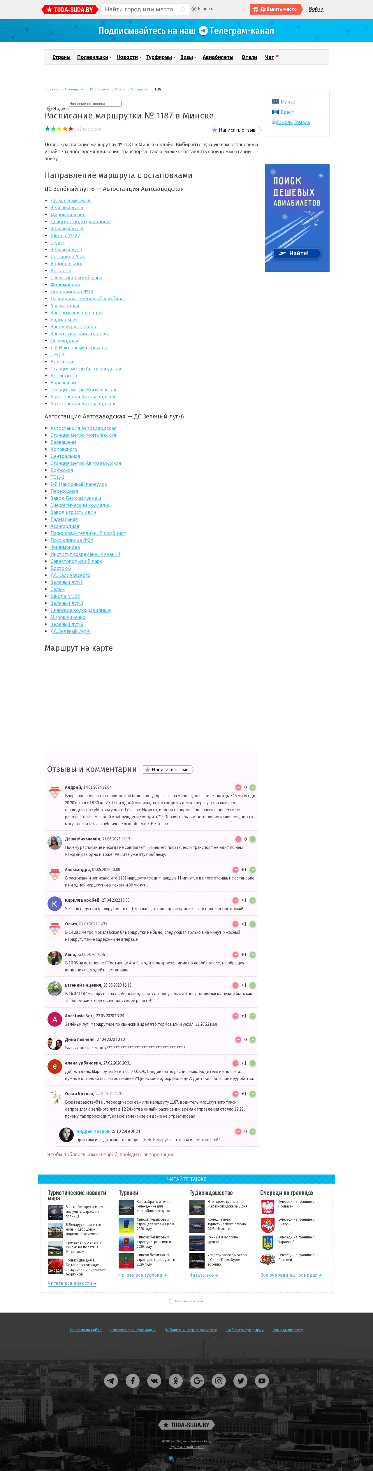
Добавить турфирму (245, 1329)
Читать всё (201, 1276)
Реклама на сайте (86, 1329)
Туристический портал (186, 1446)
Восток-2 (60, 270)
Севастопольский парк (76, 277)
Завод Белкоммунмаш (75, 498)
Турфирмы (159, 57)
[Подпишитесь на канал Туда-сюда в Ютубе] (261, 1390)
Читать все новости (70, 1284)
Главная (52, 89)
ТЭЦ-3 (57, 354)
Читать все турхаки (140, 1276)
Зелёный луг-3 (66, 228)
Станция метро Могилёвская (83, 389)
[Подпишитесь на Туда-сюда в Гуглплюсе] (197, 1390)
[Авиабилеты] (297, 270)
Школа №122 (65, 235)
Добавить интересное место (190, 1329)
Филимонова (65, 284)
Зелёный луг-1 (66, 249)
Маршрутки (140, 89)
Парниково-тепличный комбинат (88, 298)
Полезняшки (92, 57)
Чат (269, 57)
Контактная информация (133, 1329)
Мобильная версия (189, 1301)
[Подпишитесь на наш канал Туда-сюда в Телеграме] (186, 41)
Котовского (63, 375)
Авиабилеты (218, 57)
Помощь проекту (287, 1329)
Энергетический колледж (79, 333)
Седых (57, 242)
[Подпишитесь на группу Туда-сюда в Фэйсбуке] (133, 1390)
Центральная (65, 456)
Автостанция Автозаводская (83, 396)
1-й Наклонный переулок (78, 347)
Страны (61, 57)
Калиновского (66, 263)
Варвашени (63, 382)
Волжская (61, 361)
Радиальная (64, 319)
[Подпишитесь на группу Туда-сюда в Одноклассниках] (176, 1390)
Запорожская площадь (76, 312)
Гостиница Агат (67, 256)
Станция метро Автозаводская (85, 368)
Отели (249, 57)
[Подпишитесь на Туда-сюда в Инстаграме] (219, 1390)
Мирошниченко (68, 214)
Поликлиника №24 (71, 291)
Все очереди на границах (288, 1276)
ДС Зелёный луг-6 (70, 200)
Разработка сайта (189, 1458)
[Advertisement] (151, 703)
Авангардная (64, 305)
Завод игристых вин (73, 326)
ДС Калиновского (70, 575)
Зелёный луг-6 (66, 207)
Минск (120, 89)
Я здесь (205, 8)
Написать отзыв (237, 129)
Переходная (64, 340)
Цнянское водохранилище (80, 221)
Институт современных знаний (85, 554)
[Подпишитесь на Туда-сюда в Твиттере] (240, 1390)
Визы (186, 57)
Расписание (99, 89)
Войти (316, 9)
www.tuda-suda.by (196, 1441)
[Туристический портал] (70, 10)
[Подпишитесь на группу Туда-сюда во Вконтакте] (154, 1390)
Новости (127, 57)
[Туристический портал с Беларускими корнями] (186, 1425)
